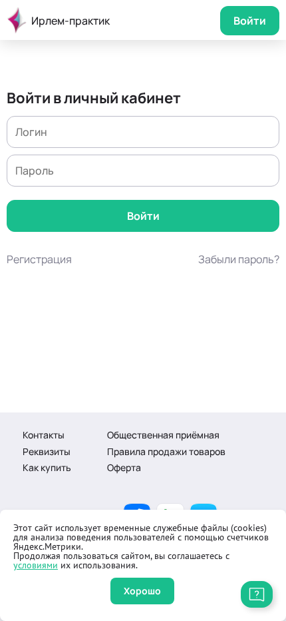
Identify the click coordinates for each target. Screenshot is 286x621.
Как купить (47, 467)
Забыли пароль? (238, 259)
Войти (249, 20)
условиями (35, 565)
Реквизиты (47, 451)
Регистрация (39, 259)
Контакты (44, 434)
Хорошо (142, 590)
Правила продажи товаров (166, 451)
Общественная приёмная (163, 434)
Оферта (124, 467)
